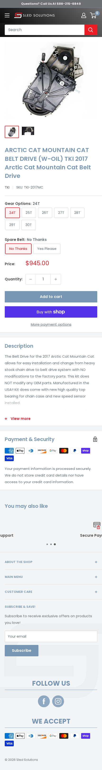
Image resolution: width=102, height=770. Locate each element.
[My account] (83, 15)
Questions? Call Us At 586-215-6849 (51, 3)
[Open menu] (7, 15)
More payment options (51, 324)
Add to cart (51, 296)
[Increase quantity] (56, 279)
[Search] (90, 30)
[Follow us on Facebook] (44, 701)
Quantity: (14, 279)
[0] (93, 15)
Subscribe (21, 650)
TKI (7, 187)
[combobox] (46, 30)
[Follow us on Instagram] (58, 701)
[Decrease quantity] (31, 279)
